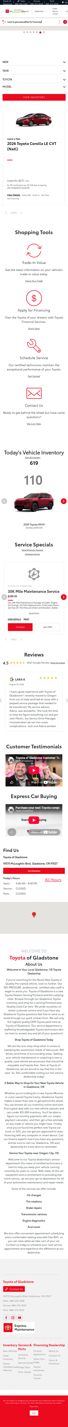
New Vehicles (10, 1350)
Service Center (25, 1362)
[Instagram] (13, 1317)
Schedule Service (32, 554)
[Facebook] (6, 1317)
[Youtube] (19, 1317)
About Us (54, 1350)
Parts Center (24, 1371)
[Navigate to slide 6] (40, 32)
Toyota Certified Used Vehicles (10, 1367)
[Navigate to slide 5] (37, 32)
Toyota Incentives (39, 1368)
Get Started (34, 376)
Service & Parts (25, 1347)
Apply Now (34, 328)
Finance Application (40, 1352)
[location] (63, 2)
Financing (41, 1345)
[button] (34, 915)
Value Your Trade (34, 280)
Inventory (10, 1345)
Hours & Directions (54, 1362)
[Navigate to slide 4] (33, 32)
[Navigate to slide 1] (24, 32)
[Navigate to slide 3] (30, 32)
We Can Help (34, 423)
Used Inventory (8, 1357)
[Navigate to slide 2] (27, 32)
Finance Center (38, 1376)
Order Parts (24, 1367)
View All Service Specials (32, 550)
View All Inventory (32, 457)
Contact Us (16, 1289)
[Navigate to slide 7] (43, 32)
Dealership (57, 1345)
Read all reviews (58, 662)
